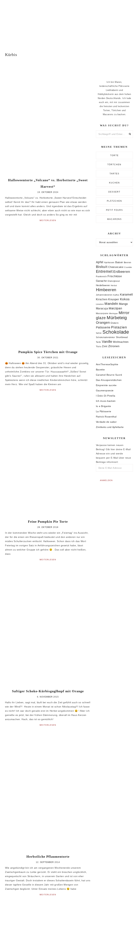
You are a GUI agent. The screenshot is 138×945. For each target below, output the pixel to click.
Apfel (100, 262)
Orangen (103, 322)
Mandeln (111, 304)
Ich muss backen (106, 401)
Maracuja (102, 308)
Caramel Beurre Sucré (109, 374)
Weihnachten (121, 341)
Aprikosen (109, 262)
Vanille (107, 341)
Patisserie (103, 327)
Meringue (113, 313)
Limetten (100, 304)
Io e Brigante (103, 406)
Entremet (104, 271)
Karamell (126, 294)
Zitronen (113, 346)
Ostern (114, 323)
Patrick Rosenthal (106, 416)
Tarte (98, 342)
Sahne (99, 333)
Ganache (101, 280)
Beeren (127, 262)
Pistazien (119, 327)
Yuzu (98, 346)
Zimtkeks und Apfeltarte (110, 427)
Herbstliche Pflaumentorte (48, 856)
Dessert (114, 192)
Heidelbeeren (103, 285)
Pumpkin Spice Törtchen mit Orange (48, 352)
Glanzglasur (114, 281)
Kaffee (116, 295)
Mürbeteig (117, 317)
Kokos (125, 299)
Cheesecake (115, 267)
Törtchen (114, 164)
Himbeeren (106, 289)
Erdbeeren (121, 271)
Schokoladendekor (105, 337)
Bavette (100, 369)
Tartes (114, 173)
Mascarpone (102, 313)
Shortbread (122, 337)
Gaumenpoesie (105, 390)
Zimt (104, 346)
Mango (123, 304)
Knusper (113, 299)
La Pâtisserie (103, 411)
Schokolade (115, 332)
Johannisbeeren (104, 295)
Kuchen (114, 183)
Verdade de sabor (106, 421)
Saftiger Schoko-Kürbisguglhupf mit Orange (48, 691)
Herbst (114, 285)
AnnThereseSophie (107, 364)
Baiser (119, 262)
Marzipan (115, 308)
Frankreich (101, 276)
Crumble (128, 267)
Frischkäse (115, 276)
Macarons (114, 219)
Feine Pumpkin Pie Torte (48, 521)
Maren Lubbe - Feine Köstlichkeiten (69, 23)
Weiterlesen (48, 220)
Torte (114, 155)
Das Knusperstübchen (109, 380)
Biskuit (102, 267)
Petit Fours (114, 210)
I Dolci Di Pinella (105, 395)
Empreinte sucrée (106, 385)
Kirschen (102, 299)
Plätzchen (114, 201)
